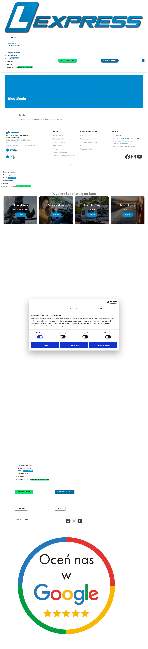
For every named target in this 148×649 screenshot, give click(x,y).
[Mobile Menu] (143, 60)
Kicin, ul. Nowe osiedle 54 (121, 144)
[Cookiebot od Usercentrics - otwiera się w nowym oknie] (108, 302)
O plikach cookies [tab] (104, 309)
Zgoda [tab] (44, 309)
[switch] (63, 336)
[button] (1, 169)
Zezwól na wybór (74, 345)
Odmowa (45, 345)
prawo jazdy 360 (20, 67)
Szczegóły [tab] (74, 309)
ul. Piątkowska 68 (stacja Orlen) (130, 138)
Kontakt (9, 64)
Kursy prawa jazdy (13, 53)
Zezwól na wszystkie (103, 345)
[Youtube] (139, 156)
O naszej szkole (12, 55)
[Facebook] (127, 156)
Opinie (13, 58)
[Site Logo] (74, 18)
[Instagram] (133, 156)
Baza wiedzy (11, 61)
